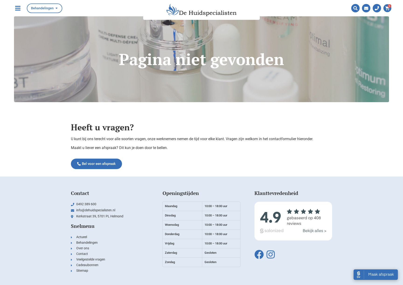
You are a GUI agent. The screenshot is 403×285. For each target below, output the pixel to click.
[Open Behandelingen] (56, 8)
